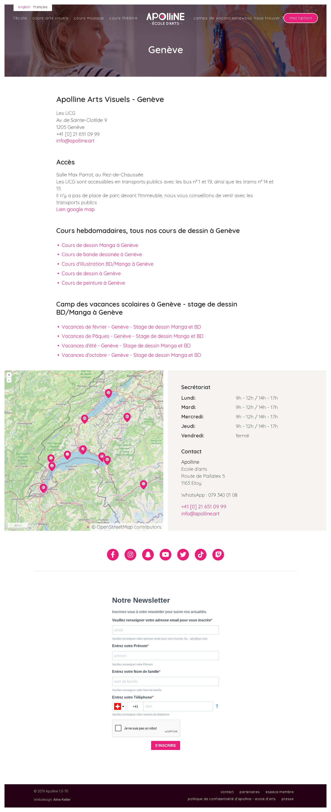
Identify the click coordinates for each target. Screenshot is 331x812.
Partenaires (250, 792)
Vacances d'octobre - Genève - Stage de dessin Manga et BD (131, 355)
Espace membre (280, 792)
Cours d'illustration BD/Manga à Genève (107, 264)
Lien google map (75, 209)
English (24, 7)
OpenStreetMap (115, 527)
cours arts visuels (50, 18)
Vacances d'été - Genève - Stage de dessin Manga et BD (126, 345)
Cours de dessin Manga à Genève (100, 245)
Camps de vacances (214, 18)
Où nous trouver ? (265, 18)
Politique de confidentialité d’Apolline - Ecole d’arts (232, 799)
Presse (288, 799)
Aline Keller (62, 799)
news (241, 18)
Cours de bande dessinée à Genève (102, 254)
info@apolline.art (75, 141)
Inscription (300, 18)
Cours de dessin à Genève (91, 273)
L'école (20, 18)
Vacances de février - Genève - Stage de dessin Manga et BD (131, 327)
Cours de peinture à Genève (93, 283)
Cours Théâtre (123, 18)
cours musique (89, 18)
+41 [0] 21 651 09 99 (203, 506)
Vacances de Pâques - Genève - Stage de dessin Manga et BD (132, 336)
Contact (227, 792)
